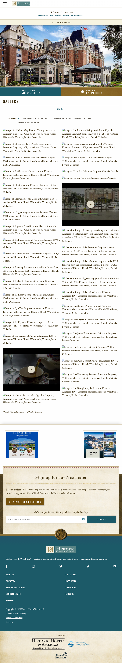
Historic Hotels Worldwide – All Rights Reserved (22, 412)
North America (55, 15)
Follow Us (70, 594)
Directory (10, 581)
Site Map (9, 622)
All (19, 118)
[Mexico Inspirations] (22, 445)
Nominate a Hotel (13, 594)
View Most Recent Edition (25, 501)
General (77, 118)
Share (60, 108)
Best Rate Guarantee (15, 587)
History (87, 118)
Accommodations (31, 118)
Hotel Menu (59, 23)
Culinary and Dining (62, 118)
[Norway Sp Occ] (100, 445)
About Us (10, 574)
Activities (46, 118)
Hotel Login (70, 581)
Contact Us (70, 587)
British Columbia (77, 15)
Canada (66, 15)
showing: (12, 118)
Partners (10, 600)
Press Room (70, 574)
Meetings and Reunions (28, 122)
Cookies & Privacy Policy (16, 614)
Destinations (43, 15)
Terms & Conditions (14, 618)
